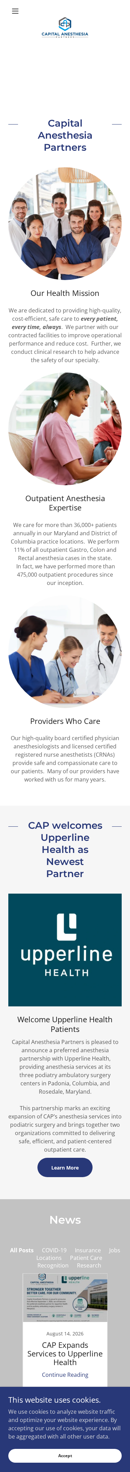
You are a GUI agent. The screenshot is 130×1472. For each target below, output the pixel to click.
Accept (65, 1456)
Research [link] (89, 1265)
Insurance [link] (88, 1250)
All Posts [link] (22, 1250)
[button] (16, 11)
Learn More (65, 1167)
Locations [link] (49, 1258)
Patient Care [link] (86, 1258)
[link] (64, 11)
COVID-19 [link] (54, 1250)
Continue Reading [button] (65, 1375)
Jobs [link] (114, 1250)
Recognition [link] (53, 1265)
